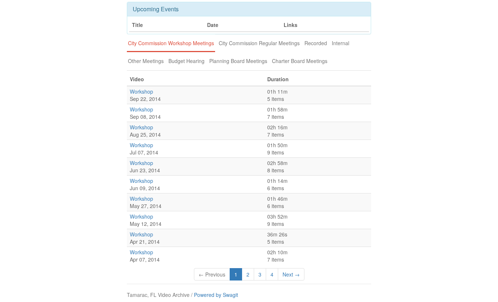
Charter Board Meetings (299, 60)
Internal (340, 43)
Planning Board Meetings (238, 60)
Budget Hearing (186, 60)
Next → (291, 274)
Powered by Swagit (216, 294)
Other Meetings (146, 60)
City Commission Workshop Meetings (171, 43)
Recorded (315, 43)
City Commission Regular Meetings (259, 43)
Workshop (141, 91)
